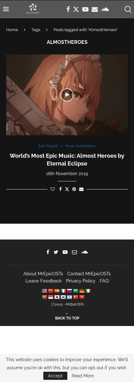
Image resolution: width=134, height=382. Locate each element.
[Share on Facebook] (60, 189)
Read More (83, 376)
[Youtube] (85, 9)
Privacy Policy (80, 281)
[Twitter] (76, 9)
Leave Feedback (44, 281)
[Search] (128, 9)
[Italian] (88, 290)
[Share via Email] (81, 189)
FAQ (104, 281)
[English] (44, 290)
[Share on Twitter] (67, 189)
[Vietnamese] (81, 297)
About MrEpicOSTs (43, 274)
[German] (81, 290)
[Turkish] (75, 297)
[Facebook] (68, 9)
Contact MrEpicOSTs (89, 274)
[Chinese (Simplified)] (50, 290)
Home (12, 29)
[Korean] (63, 297)
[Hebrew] (69, 297)
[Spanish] (57, 290)
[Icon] (67, 94)
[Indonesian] (50, 297)
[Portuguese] (44, 297)
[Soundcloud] (105, 9)
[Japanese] (57, 297)
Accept (55, 375)
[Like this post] (52, 189)
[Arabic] (75, 290)
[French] (63, 290)
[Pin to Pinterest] (74, 189)
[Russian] (69, 290)
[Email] (95, 9)
